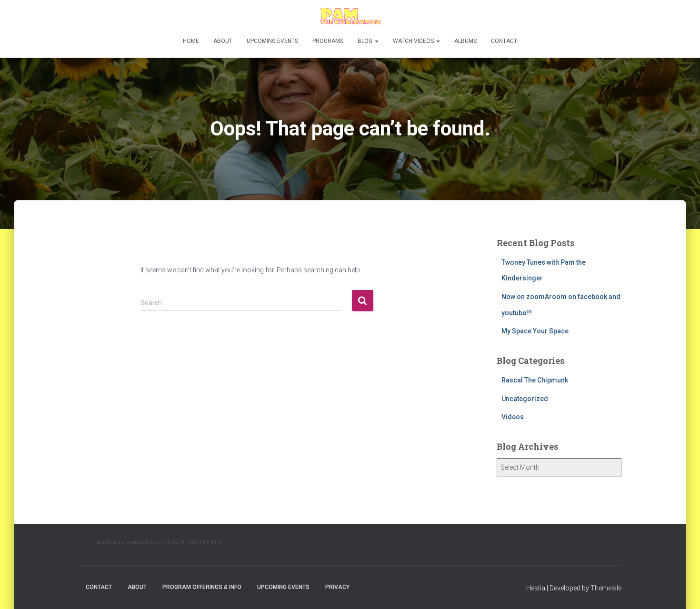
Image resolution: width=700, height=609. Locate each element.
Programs (327, 41)
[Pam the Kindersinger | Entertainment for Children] (349, 17)
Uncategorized (524, 399)
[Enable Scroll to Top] (681, 590)
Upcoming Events (272, 41)
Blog (366, 41)
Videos (512, 417)
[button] (376, 41)
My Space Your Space (535, 331)
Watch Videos (414, 41)
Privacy (337, 587)
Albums (465, 41)
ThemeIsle (605, 588)
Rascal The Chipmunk (534, 380)
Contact (504, 41)
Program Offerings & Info (201, 587)
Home (191, 41)
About (222, 41)
